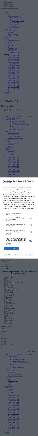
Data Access (19, 255)
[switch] (30, 218)
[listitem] (19, 214)
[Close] (34, 181)
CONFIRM (11, 248)
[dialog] (19, 218)
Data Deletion (9, 255)
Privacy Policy (29, 255)
